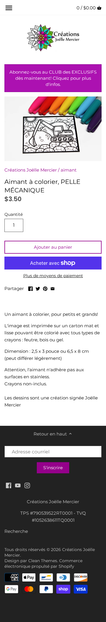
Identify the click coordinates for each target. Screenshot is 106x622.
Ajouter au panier (53, 247)
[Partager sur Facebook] (30, 288)
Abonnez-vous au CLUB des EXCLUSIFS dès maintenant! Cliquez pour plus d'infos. (53, 78)
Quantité (13, 214)
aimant (69, 170)
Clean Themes (42, 560)
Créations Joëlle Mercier (30, 170)
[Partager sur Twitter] (38, 288)
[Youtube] (18, 485)
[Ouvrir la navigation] (8, 8)
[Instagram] (27, 485)
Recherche (16, 531)
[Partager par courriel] (52, 288)
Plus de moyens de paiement (53, 276)
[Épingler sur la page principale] (45, 288)
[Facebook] (8, 485)
